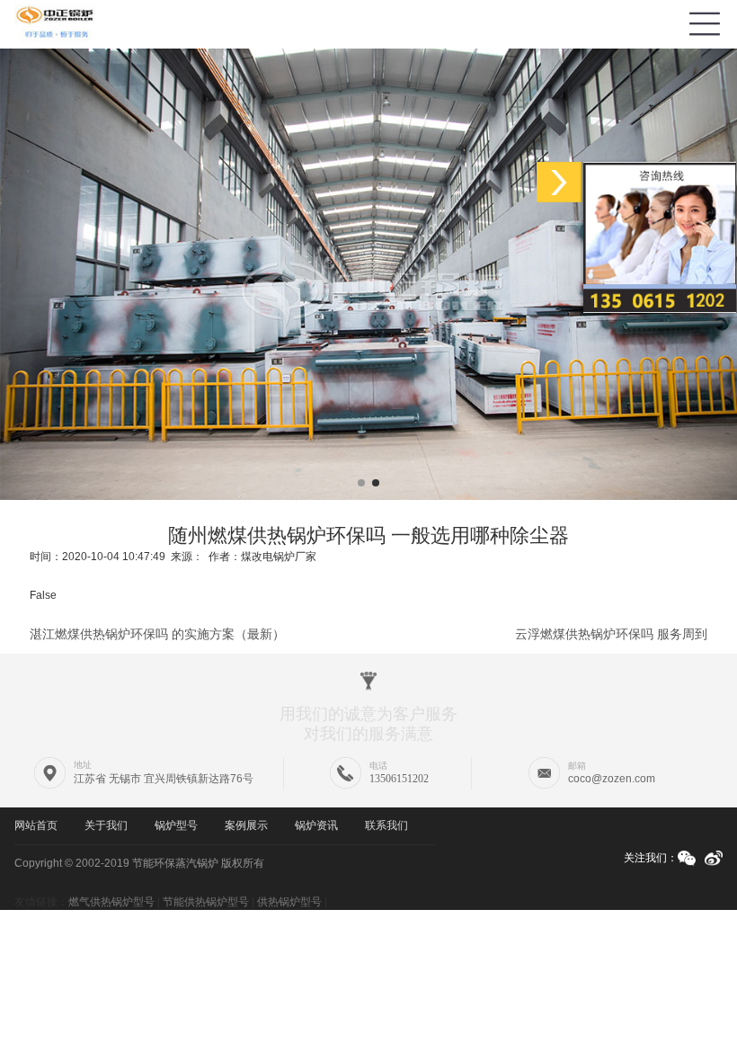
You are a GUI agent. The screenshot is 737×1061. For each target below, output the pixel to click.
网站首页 (36, 825)
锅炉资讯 (316, 825)
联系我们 (386, 825)
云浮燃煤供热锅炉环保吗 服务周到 (611, 634)
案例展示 (246, 825)
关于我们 (106, 825)
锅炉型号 (176, 825)
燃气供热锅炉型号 (111, 902)
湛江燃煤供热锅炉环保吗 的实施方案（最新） (157, 634)
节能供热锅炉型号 (206, 902)
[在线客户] (559, 182)
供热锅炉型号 (289, 902)
